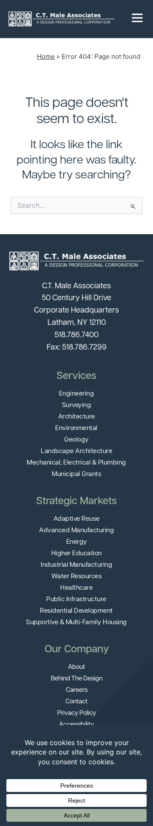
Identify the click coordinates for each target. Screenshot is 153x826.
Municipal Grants (76, 474)
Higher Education (76, 554)
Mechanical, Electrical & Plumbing (76, 463)
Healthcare (76, 588)
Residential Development (76, 611)
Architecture (76, 417)
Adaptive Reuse (77, 519)
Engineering (76, 394)
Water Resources (76, 577)
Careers (77, 690)
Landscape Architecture (76, 451)
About (76, 667)
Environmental (76, 428)
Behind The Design (76, 679)
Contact (76, 702)
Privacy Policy (76, 713)
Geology (76, 440)
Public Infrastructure (76, 600)
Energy (76, 542)
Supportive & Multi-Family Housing (76, 623)
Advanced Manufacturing (76, 531)
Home (46, 56)
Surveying (76, 405)
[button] (137, 19)
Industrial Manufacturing (76, 565)
